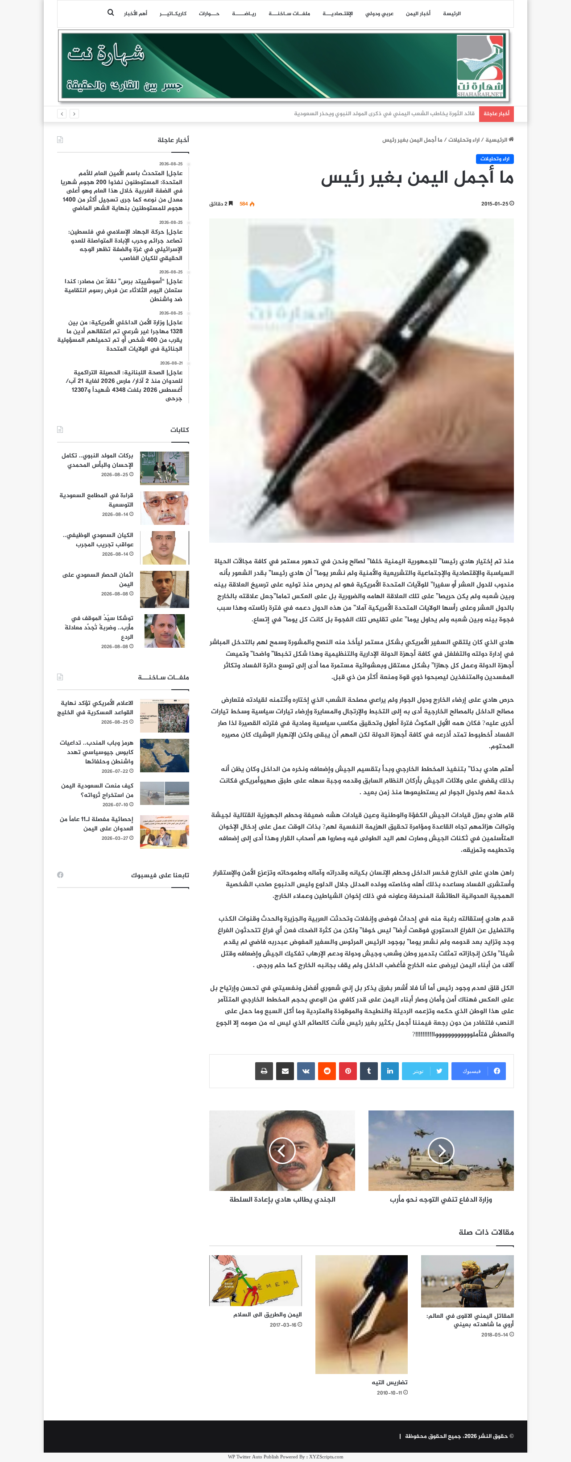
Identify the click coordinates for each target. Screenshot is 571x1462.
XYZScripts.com (326, 1457)
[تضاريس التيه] (361, 1314)
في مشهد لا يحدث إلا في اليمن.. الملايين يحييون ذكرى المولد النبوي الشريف (381, 114)
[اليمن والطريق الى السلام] (255, 1280)
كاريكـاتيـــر (173, 13)
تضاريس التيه (390, 1383)
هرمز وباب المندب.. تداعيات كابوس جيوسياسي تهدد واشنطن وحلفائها (96, 752)
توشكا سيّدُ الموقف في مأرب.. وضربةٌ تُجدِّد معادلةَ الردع (99, 627)
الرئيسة (452, 13)
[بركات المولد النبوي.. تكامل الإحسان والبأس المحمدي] (164, 468)
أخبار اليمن (418, 13)
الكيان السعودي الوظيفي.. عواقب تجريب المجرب (98, 540)
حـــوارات (209, 13)
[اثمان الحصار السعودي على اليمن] (164, 589)
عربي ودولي (379, 13)
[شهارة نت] (285, 67)
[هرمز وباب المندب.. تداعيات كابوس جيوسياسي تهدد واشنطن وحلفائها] (164, 755)
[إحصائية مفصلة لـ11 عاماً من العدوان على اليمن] (164, 832)
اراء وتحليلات (464, 140)
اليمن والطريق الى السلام (267, 1315)
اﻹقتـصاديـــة (338, 13)
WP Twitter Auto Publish (253, 1457)
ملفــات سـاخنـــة (289, 13)
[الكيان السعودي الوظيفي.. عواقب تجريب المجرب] (164, 548)
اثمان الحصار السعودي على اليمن (97, 580)
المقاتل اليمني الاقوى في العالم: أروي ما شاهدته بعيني (470, 1320)
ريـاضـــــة (244, 13)
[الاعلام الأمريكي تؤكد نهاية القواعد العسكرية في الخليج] (164, 716)
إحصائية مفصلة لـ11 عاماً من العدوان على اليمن (96, 824)
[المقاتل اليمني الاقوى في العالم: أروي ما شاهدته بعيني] (467, 1281)
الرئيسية (497, 140)
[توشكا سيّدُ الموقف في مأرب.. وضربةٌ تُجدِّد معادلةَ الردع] (164, 631)
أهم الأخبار (135, 13)
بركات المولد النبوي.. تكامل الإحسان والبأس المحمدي (97, 460)
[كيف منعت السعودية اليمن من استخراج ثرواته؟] (164, 793)
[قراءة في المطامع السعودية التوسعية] (164, 508)
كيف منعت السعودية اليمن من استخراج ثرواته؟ (97, 790)
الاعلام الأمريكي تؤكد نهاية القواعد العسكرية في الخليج (95, 708)
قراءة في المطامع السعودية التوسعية (96, 500)
